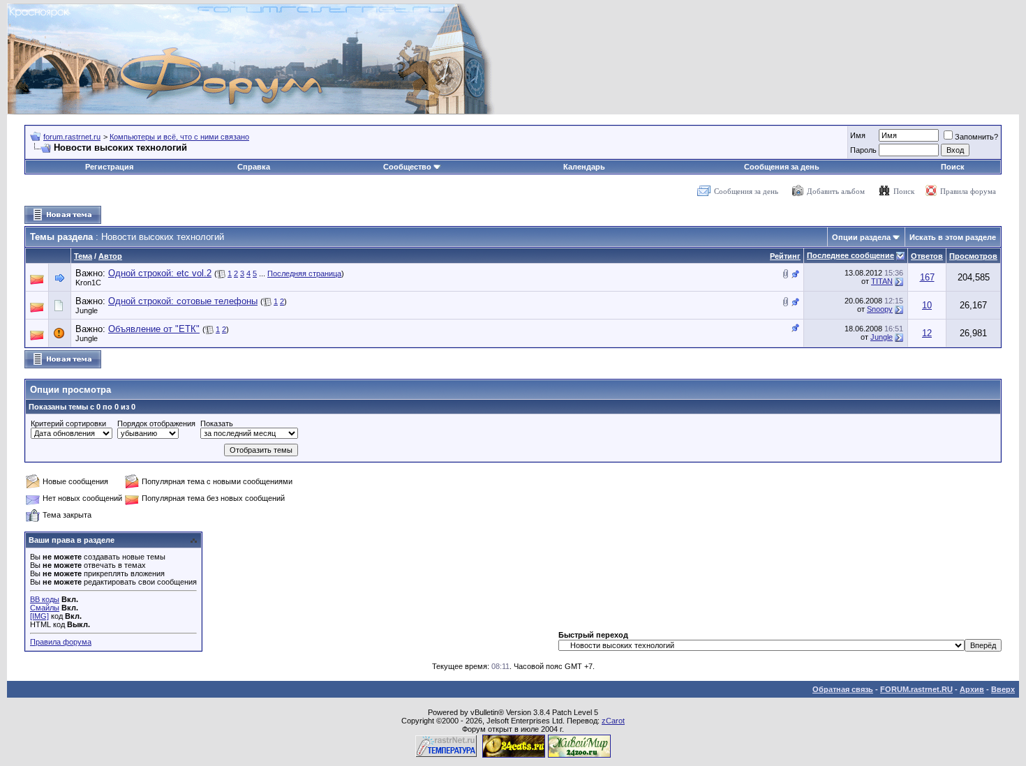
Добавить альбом (836, 191)
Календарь (584, 167)
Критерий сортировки (68, 423)
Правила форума (968, 191)
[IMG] (39, 616)
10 (927, 305)
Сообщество (407, 167)
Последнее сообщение (850, 255)
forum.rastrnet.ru (72, 137)
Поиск (953, 167)
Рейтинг (785, 256)
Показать (216, 423)
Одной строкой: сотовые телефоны (183, 301)
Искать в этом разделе (952, 237)
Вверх (1003, 689)
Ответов (927, 256)
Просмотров (973, 256)
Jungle (86, 310)
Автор (110, 256)
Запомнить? (976, 137)
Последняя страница (304, 273)
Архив (972, 689)
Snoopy (880, 309)
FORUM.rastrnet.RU (916, 689)
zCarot (613, 720)
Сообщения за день (781, 167)
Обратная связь (842, 689)
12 (927, 333)
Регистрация (109, 167)
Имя (857, 135)
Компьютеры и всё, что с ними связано (179, 137)
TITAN (882, 281)
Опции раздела (861, 237)
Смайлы (44, 607)
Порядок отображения (156, 423)
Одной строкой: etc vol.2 (159, 273)
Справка (253, 167)
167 (927, 277)
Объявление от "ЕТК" (154, 329)
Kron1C (88, 282)
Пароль (863, 150)
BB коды (44, 599)
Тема (83, 256)
